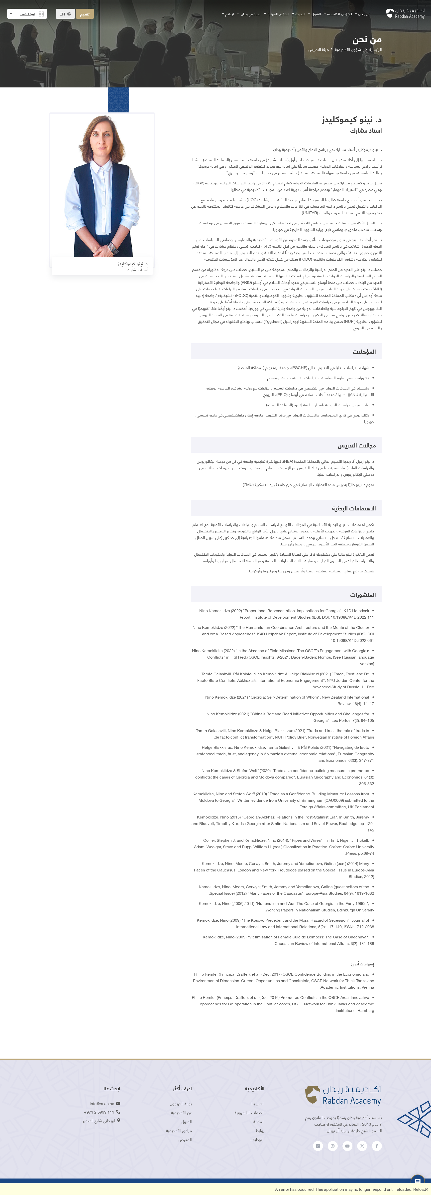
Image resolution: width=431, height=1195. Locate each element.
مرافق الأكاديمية (179, 1130)
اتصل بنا (257, 1103)
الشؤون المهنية (278, 13)
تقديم (85, 13)
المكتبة (258, 1121)
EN (62, 13)
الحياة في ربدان (251, 13)
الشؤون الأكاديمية (339, 13)
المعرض (185, 1139)
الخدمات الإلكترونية (249, 1112)
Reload (419, 1189)
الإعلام (229, 13)
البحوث (300, 13)
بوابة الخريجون (181, 1103)
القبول (316, 13)
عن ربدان (364, 13)
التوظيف (257, 1139)
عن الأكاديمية (181, 1112)
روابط (260, 1130)
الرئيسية (375, 49)
